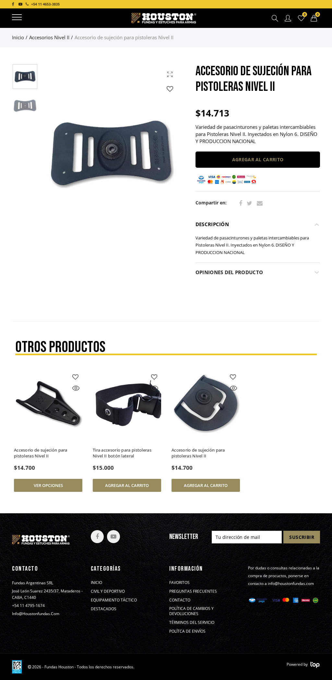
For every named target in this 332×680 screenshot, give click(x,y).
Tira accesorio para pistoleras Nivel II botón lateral (122, 453)
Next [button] (164, 153)
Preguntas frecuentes (193, 591)
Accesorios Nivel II (49, 37)
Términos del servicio (191, 622)
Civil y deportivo (108, 591)
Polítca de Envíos (187, 631)
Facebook (240, 203)
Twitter (249, 203)
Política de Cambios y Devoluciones (191, 611)
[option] (111, 153)
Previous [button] (58, 153)
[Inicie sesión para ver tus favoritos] (170, 88)
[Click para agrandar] (170, 74)
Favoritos (179, 582)
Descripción (212, 224)
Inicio (18, 37)
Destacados (103, 609)
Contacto (179, 600)
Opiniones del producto (229, 272)
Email (260, 203)
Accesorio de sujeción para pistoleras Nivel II (40, 453)
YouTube (113, 536)
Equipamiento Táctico (114, 600)
